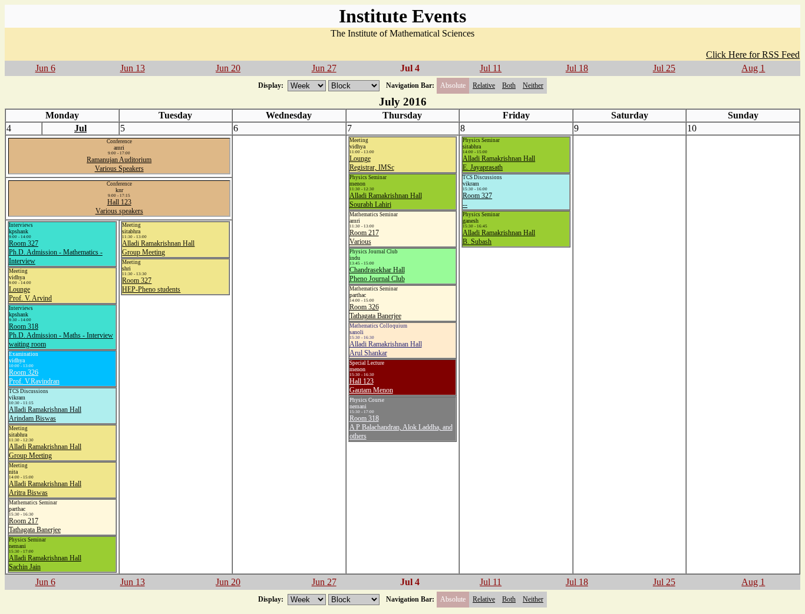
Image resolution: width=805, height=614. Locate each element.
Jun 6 (45, 68)
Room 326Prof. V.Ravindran (34, 376)
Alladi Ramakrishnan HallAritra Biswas (45, 488)
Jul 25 (664, 68)
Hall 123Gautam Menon (371, 385)
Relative (484, 85)
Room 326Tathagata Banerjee (375, 311)
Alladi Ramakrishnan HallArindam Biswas (45, 413)
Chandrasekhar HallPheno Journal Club (377, 274)
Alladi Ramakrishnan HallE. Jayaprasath (499, 162)
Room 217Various (364, 237)
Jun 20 (228, 68)
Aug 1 (753, 68)
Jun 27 (324, 68)
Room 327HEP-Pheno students (151, 284)
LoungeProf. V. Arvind (30, 293)
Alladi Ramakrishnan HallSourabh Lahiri (385, 200)
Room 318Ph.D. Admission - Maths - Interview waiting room (61, 335)
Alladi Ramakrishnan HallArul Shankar (385, 348)
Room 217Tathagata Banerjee (35, 525)
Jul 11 (491, 68)
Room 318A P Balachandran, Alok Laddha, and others (401, 427)
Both (509, 85)
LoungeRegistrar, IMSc (371, 162)
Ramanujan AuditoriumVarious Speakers (119, 164)
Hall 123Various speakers (119, 206)
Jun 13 (132, 68)
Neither (533, 85)
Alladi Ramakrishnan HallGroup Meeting (45, 451)
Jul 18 (577, 68)
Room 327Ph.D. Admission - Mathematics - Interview (56, 252)
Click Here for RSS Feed (753, 54)
